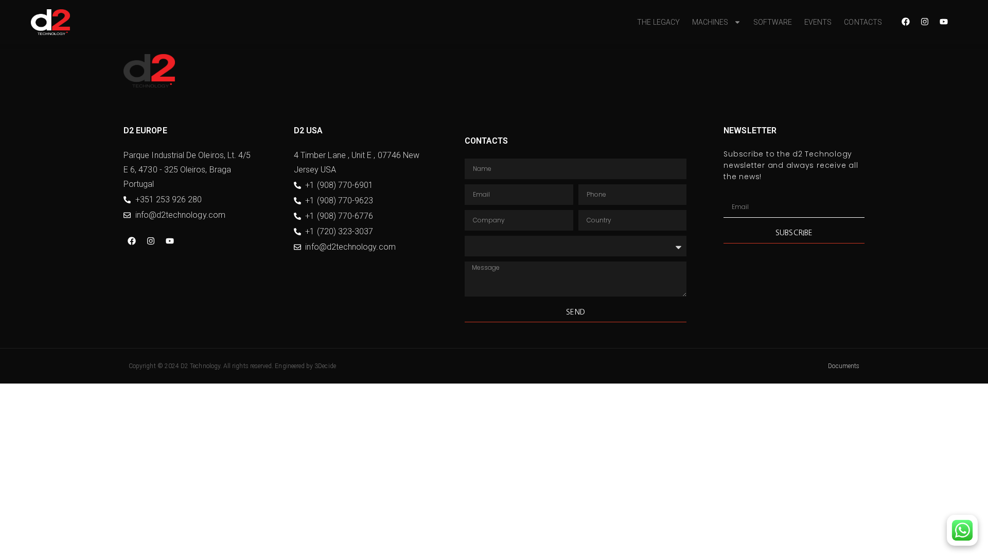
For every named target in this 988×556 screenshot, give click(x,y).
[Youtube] (944, 21)
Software (772, 22)
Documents (843, 366)
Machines (710, 22)
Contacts (863, 22)
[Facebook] (905, 21)
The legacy (658, 22)
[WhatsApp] (962, 530)
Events (818, 22)
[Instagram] (924, 21)
